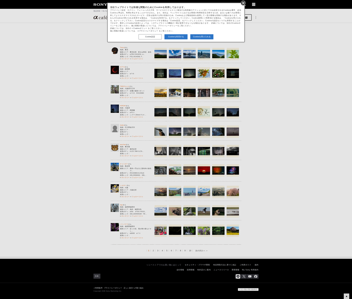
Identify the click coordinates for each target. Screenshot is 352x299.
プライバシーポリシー (148, 31)
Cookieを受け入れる (202, 37)
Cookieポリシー (140, 28)
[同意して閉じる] (243, 3)
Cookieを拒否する (176, 37)
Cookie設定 (150, 37)
